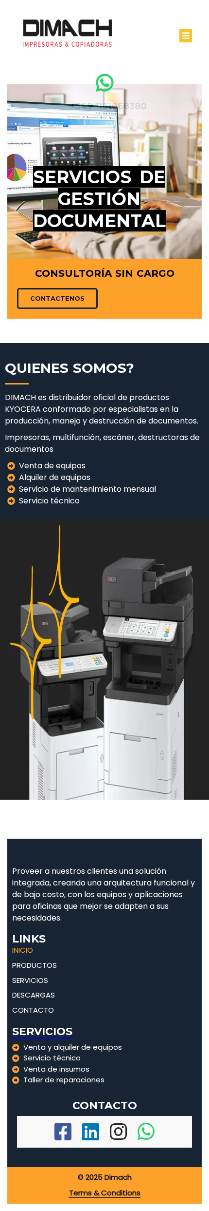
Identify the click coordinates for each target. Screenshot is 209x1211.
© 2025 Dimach (105, 1177)
